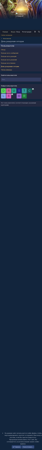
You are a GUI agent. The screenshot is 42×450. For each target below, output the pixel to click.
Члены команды (6, 70)
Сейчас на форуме (6, 35)
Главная (5, 32)
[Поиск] (39, 32)
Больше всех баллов (8, 63)
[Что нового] (35, 32)
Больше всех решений (9, 60)
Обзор (3, 49)
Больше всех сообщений (9, 53)
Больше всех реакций (8, 56)
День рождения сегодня (10, 66)
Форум (13, 32)
